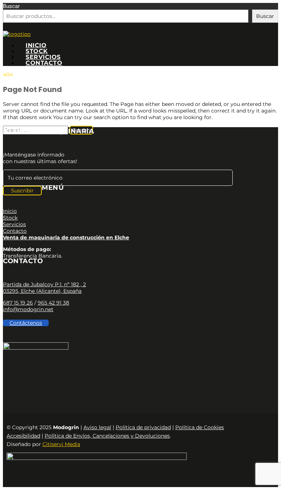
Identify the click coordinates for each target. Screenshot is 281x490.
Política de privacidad (143, 427)
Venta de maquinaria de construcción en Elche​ (66, 237)
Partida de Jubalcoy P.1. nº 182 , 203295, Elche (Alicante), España (44, 287)
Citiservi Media (61, 444)
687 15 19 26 (18, 302)
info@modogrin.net (28, 309)
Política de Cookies (199, 427)
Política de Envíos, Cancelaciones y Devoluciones (107, 435)
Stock (37, 51)
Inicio (36, 45)
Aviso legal (97, 427)
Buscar (11, 6)
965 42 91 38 (53, 302)
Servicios (43, 57)
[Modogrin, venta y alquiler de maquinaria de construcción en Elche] (17, 34)
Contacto (44, 62)
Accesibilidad (23, 435)
